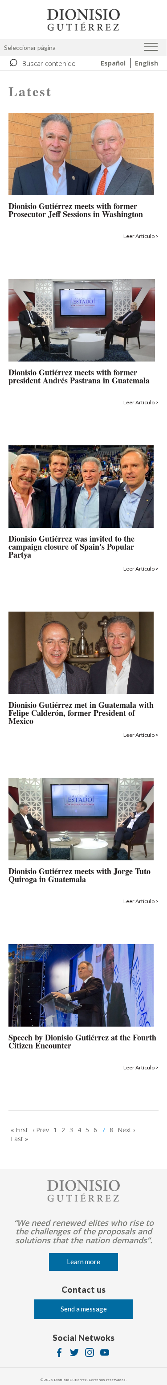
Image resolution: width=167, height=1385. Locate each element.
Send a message (84, 1309)
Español (113, 63)
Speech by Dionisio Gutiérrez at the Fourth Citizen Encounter (82, 1042)
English (146, 63)
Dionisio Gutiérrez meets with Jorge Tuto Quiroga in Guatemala (79, 876)
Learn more (83, 1262)
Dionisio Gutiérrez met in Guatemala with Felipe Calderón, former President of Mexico (81, 714)
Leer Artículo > (141, 236)
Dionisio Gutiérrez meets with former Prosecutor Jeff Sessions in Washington (75, 211)
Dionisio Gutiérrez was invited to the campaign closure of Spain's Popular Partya (71, 547)
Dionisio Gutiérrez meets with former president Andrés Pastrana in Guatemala (79, 377)
